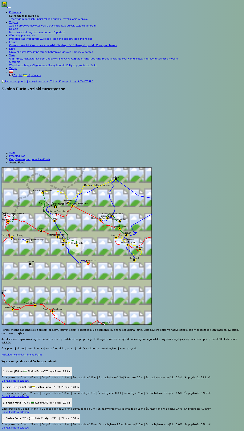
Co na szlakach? (19, 45)
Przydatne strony (37, 51)
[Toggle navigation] (9, 7)
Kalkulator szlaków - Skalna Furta (22, 354)
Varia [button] (12, 55)
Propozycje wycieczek (39, 38)
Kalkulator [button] (15, 12)
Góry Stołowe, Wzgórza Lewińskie (29, 159)
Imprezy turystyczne (156, 58)
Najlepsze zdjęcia (65, 25)
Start (12, 152)
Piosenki (174, 58)
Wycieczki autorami (41, 32)
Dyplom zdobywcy (47, 58)
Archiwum (111, 45)
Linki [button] (12, 48)
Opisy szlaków (18, 51)
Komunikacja (136, 58)
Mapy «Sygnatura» (36, 65)
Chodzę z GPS (65, 45)
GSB (12, 58)
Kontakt (61, 65)
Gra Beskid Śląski (107, 58)
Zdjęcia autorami (86, 25)
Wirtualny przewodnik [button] (22, 35)
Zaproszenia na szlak (43, 45)
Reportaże (59, 32)
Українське (34, 75)
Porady (100, 45)
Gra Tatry (90, 58)
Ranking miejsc (83, 38)
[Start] (5, 6)
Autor (94, 65)
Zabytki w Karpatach (71, 58)
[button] (11, 71)
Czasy (52, 65)
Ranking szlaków (63, 38)
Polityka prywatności (78, 65)
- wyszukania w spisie (75, 18)
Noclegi (123, 58)
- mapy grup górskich (22, 18)
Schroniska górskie (60, 51)
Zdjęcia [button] (13, 22)
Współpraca (16, 65)
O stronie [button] (14, 61)
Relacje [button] (13, 28)
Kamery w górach (82, 51)
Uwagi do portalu (85, 45)
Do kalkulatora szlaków (15, 380)
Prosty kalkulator (25, 58)
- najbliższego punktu (48, 18)
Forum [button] (13, 41)
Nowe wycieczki (19, 32)
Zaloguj (13, 68)
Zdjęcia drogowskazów (23, 25)
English (17, 75)
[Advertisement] (122, 121)
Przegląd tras (17, 38)
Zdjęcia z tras (45, 25)
